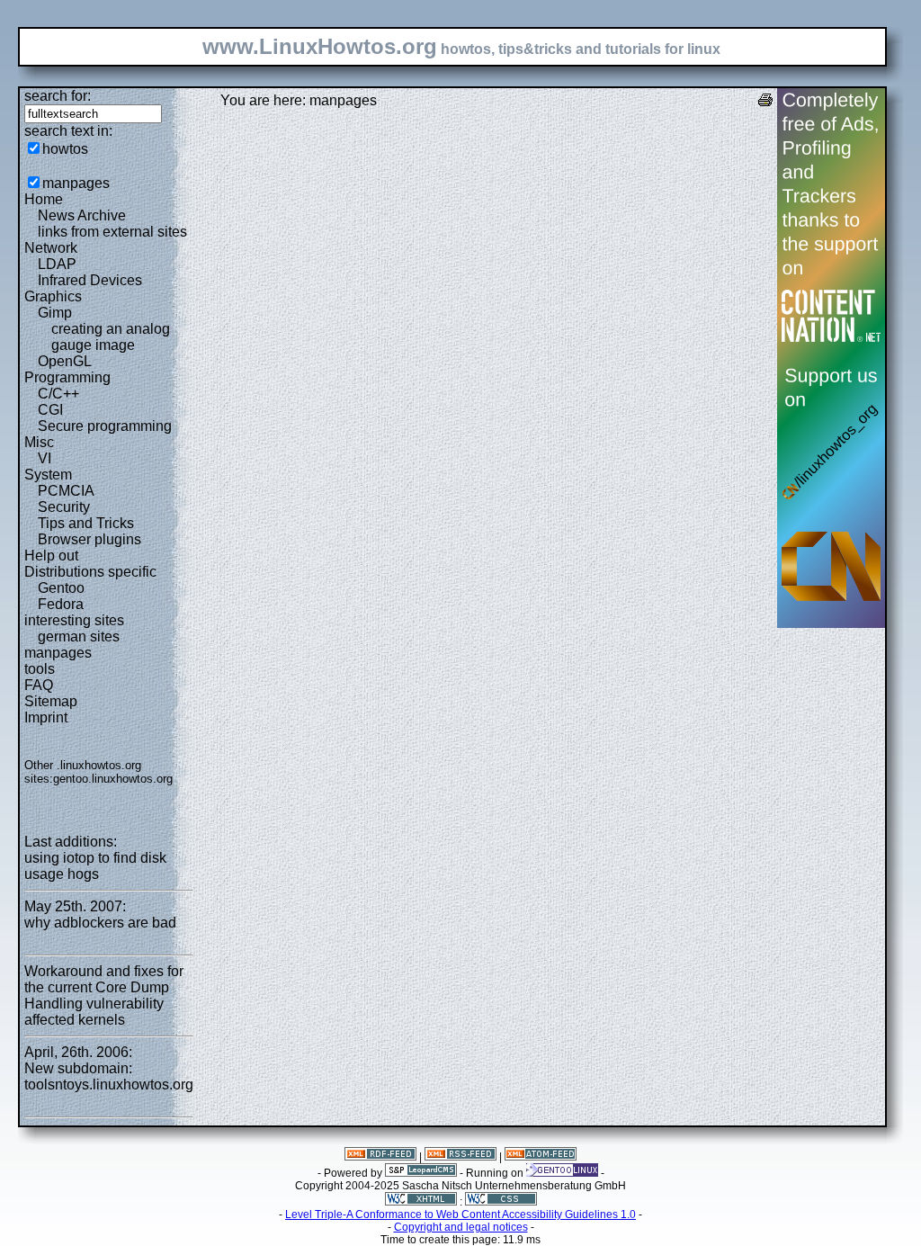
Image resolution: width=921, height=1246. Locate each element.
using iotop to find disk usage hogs (95, 866)
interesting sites (74, 620)
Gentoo (61, 588)
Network (50, 247)
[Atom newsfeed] (541, 1157)
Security (64, 507)
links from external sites (112, 231)
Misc (39, 442)
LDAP (57, 264)
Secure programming (105, 426)
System (48, 474)
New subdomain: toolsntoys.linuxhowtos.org (108, 1076)
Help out (51, 555)
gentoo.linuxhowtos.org (113, 778)
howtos (65, 149)
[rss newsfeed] (460, 1157)
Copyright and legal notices (461, 1227)
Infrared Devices (90, 280)
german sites (79, 636)
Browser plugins (89, 539)
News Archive (82, 215)
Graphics (53, 296)
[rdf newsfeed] (380, 1157)
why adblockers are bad (100, 922)
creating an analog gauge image (110, 337)
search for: (57, 95)
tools (39, 669)
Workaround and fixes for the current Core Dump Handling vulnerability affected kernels (103, 995)
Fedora (61, 604)
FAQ (38, 685)
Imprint (45, 717)
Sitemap (50, 701)
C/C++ (58, 393)
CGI (50, 409)
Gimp (55, 312)
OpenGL (65, 361)
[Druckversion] (765, 102)
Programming (67, 377)
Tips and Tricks (86, 523)
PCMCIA (66, 490)
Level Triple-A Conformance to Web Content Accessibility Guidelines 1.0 (460, 1214)
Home (43, 199)
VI (44, 458)
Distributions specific (90, 571)
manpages (76, 183)
